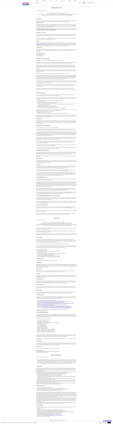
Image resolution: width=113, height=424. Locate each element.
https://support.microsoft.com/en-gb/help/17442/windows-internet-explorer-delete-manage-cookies (59, 303)
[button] (89, 2)
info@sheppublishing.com (40, 22)
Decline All (104, 422)
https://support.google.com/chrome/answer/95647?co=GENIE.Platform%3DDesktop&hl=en (55, 301)
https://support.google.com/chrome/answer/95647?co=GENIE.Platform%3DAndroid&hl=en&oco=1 (58, 307)
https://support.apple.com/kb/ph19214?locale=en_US (48, 300)
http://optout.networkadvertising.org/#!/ (41, 310)
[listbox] (92, 3)
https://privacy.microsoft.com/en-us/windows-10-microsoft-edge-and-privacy (53, 302)
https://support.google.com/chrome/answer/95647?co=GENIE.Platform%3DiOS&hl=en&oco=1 (58, 306)
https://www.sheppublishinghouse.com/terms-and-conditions (56, 410)
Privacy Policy (35, 422)
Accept (109, 422)
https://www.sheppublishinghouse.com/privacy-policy (43, 43)
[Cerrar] (111, 422)
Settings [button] (101, 422)
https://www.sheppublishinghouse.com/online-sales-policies (64, 411)
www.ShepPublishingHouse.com (67, 14)
